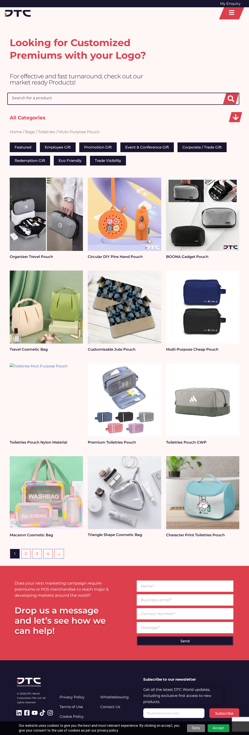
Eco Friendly (70, 160)
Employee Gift (58, 147)
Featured (23, 147)
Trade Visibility (108, 160)
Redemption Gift (30, 160)
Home (16, 132)
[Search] (231, 98)
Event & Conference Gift (147, 147)
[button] (235, 117)
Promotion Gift (98, 147)
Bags (30, 132)
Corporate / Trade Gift (202, 147)
